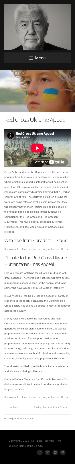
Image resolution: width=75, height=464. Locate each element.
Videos (30, 418)
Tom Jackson (37, 27)
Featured (21, 418)
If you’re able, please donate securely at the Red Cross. (36, 249)
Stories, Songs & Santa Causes (51, 407)
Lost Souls (13, 407)
